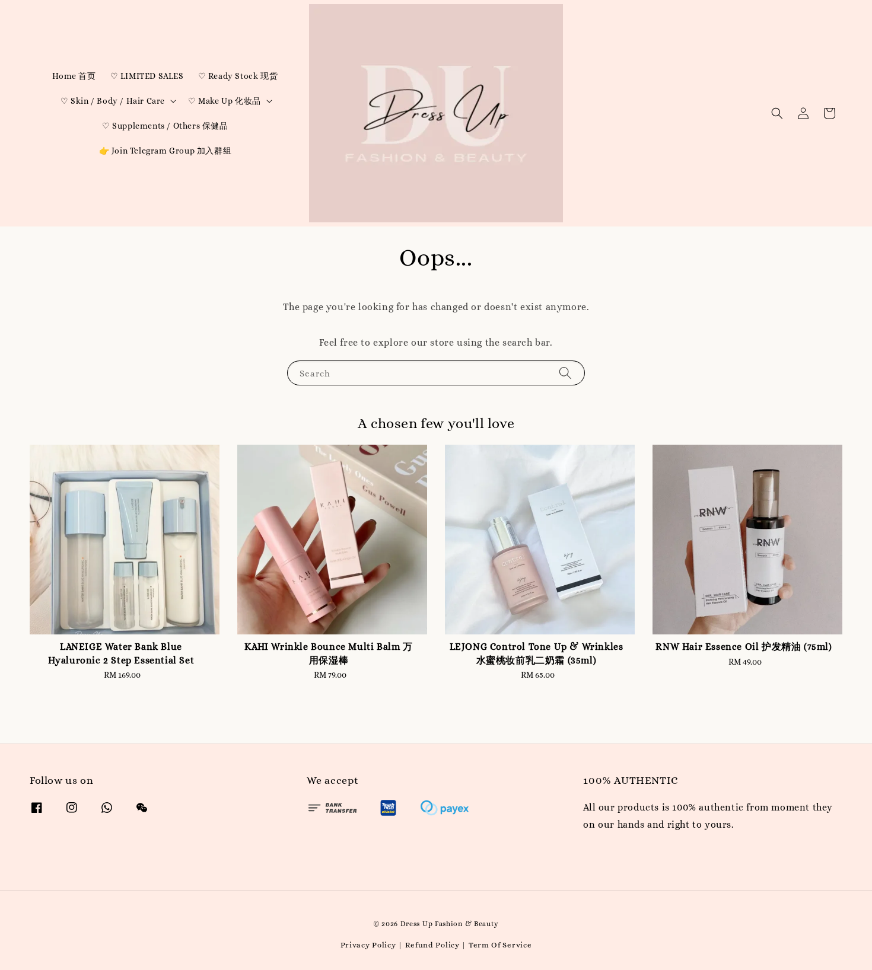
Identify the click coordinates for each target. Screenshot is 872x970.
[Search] (565, 372)
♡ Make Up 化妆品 (224, 101)
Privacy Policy (368, 944)
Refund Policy (432, 944)
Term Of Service (500, 944)
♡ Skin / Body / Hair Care (113, 101)
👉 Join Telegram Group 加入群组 (165, 150)
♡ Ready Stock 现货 (238, 76)
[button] (777, 113)
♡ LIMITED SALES (147, 76)
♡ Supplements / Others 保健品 (165, 125)
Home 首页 (74, 76)
